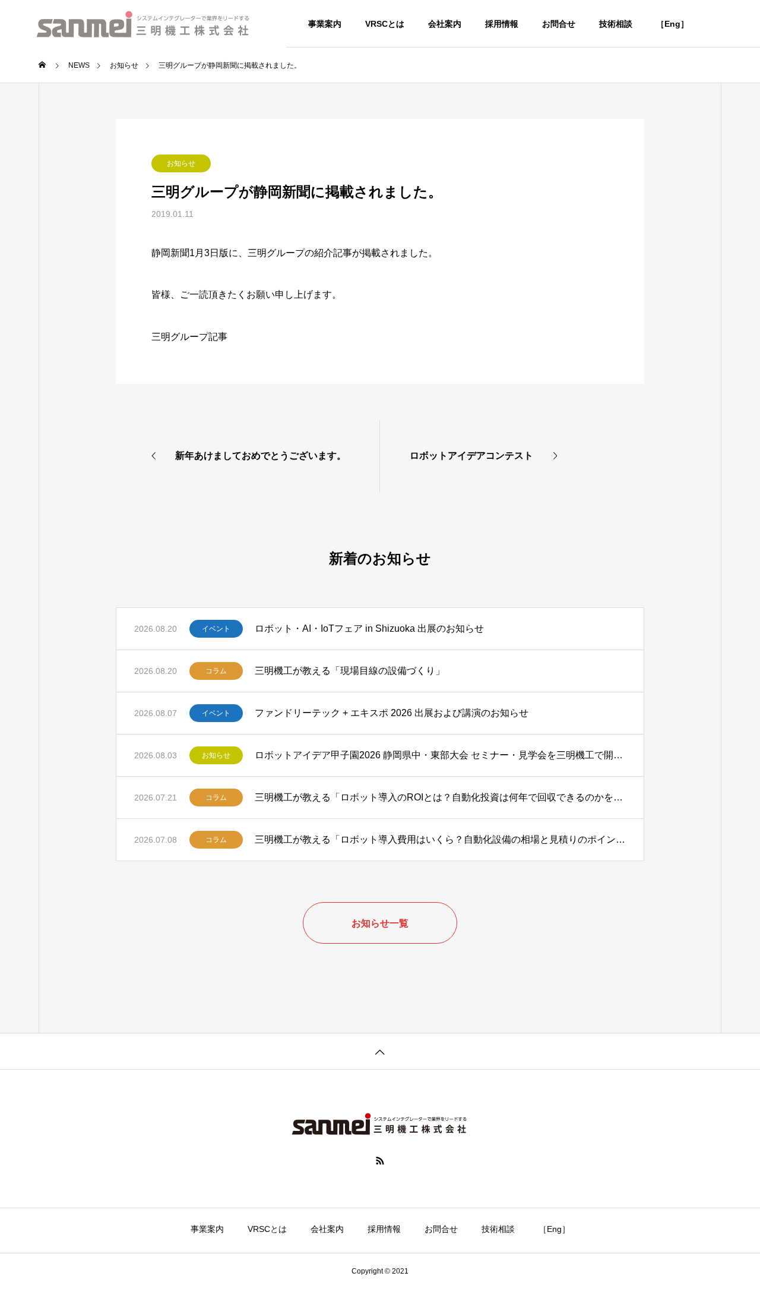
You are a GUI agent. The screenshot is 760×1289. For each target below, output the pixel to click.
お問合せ (558, 24)
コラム (216, 671)
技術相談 (615, 24)
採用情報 (501, 24)
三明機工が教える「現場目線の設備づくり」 (350, 671)
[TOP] (380, 1051)
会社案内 (444, 24)
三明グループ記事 (189, 337)
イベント (216, 629)
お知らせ (181, 163)
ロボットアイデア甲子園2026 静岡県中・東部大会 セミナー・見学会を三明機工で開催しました (440, 755)
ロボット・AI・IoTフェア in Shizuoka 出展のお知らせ (369, 628)
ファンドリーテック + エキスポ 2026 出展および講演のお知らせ (391, 713)
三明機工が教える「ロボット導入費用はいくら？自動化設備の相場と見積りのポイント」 (440, 839)
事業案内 (324, 24)
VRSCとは (384, 24)
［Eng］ (672, 24)
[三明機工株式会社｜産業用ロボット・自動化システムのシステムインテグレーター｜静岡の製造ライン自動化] (143, 24)
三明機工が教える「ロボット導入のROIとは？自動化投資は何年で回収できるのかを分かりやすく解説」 (440, 797)
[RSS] (380, 1161)
